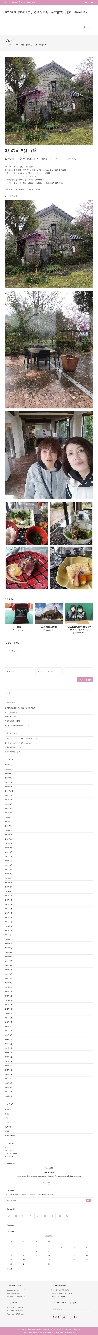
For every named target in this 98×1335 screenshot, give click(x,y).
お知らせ (44, 159)
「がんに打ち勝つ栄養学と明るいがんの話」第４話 (78, 628)
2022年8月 (8, 852)
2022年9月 (8, 848)
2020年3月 (8, 978)
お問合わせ (77, 1329)
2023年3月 (8, 826)
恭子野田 (12, 159)
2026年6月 (8, 765)
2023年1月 (8, 834)
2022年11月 (9, 843)
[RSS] (67, 1216)
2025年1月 (8, 787)
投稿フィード (9, 1151)
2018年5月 (8, 1061)
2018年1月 (8, 1079)
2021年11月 (8, 891)
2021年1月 (8, 935)
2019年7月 (8, 1000)
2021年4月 (8, 922)
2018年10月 (9, 1039)
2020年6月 (8, 965)
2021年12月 (9, 887)
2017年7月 (8, 1096)
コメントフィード (11, 1153)
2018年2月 (8, 1074)
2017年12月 (9, 1083)
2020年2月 (8, 983)
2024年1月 (8, 821)
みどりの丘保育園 (49, 627)
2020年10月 (9, 948)
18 (61, 1256)
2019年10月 (9, 987)
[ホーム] (5, 45)
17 (49, 1256)
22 (24, 1260)
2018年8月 (8, 1048)
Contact (54, 1296)
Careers (61, 1296)
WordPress (70, 1332)
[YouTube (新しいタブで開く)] (91, 2)
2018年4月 (8, 1066)
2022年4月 (8, 869)
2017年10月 (9, 1092)
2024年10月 (9, 791)
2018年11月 (8, 1035)
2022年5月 (8, 865)
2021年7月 (8, 909)
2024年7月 (8, 795)
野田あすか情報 (10, 1135)
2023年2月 (8, 830)
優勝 (19, 626)
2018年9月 (8, 1044)
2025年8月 (8, 778)
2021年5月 (8, 917)
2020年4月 (8, 974)
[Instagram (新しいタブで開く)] (89, 2)
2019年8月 (8, 996)
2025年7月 (8, 782)
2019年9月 (8, 991)
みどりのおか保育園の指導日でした (17, 725)
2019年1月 (8, 1026)
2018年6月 (8, 1057)
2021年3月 (8, 926)
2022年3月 (8, 874)
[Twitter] (43, 1182)
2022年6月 (8, 861)
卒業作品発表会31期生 (12, 721)
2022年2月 (8, 878)
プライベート (56, 159)
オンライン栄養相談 (65, 1329)
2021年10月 (9, 896)
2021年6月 (8, 913)
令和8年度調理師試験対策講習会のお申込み (20, 708)
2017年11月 (8, 1087)
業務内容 (31, 1329)
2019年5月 (8, 1009)
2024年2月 (8, 817)
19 (74, 1256)
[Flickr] (45, 1216)
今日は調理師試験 (11, 712)
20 (87, 1256)
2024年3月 (8, 813)
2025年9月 (8, 773)
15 (24, 1256)
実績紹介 (8, 1127)
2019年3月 (8, 1018)
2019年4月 (8, 1013)
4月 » (11, 1269)
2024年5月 (8, 804)
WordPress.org (10, 1156)
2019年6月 (8, 1005)
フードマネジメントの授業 (14, 739)
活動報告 (8, 1131)
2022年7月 (8, 856)
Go (88, 1200)
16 (36, 1256)
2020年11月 (9, 943)
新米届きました (10, 716)
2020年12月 (9, 939)
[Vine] (52, 1216)
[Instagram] (54, 1182)
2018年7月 (8, 1052)
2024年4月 (8, 808)
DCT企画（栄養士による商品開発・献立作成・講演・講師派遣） (46, 12)
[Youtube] (59, 1216)
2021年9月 (8, 900)
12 (74, 1251)
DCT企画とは (21, 1329)
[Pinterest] (37, 1216)
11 (61, 1251)
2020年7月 (8, 961)
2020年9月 (8, 952)
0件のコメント (73, 159)
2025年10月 (9, 769)
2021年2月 (8, 930)
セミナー (8, 1114)
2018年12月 (9, 1031)
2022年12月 (9, 839)
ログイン (8, 1148)
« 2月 (6, 1269)
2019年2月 (8, 1022)
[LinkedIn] (30, 1216)
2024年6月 (8, 800)
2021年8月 (8, 904)
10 (49, 1251)
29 (24, 1264)
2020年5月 (8, 970)
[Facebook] (49, 1182)
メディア (8, 1122)
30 (36, 1264)
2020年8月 (8, 957)
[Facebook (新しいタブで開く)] (86, 2)
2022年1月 (8, 882)
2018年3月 (8, 1070)
